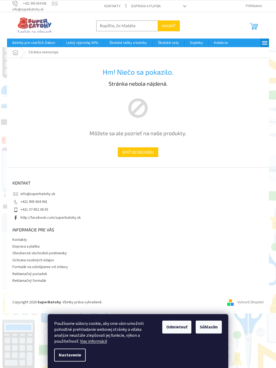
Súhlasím (209, 327)
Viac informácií (93, 341)
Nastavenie (70, 355)
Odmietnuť (176, 327)
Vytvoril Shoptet (250, 302)
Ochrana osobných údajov (33, 260)
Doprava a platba (146, 6)
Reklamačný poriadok (29, 274)
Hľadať (168, 25)
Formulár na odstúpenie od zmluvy (40, 267)
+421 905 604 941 (33, 201)
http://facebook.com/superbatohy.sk (50, 217)
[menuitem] (34, 43)
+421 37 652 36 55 (34, 209)
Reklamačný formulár (29, 280)
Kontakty (112, 6)
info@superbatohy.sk (37, 194)
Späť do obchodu (138, 152)
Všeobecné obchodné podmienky (39, 253)
